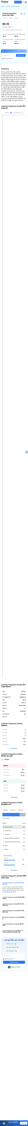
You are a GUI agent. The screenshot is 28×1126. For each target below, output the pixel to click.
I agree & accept (8, 58)
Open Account (20, 55)
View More (14, 748)
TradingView (17, 112)
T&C (12, 58)
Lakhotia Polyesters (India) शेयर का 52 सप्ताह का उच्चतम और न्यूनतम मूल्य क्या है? (12, 931)
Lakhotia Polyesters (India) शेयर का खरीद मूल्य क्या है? (13, 883)
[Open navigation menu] (25, 2)
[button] (21, 13)
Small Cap (16, 18)
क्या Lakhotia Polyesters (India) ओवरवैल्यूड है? (13, 918)
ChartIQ (7, 112)
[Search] (23, 2)
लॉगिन (13, 890)
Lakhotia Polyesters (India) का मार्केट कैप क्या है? (13, 924)
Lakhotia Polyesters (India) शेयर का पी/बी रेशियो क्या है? (13, 911)
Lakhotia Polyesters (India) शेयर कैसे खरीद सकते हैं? (13, 898)
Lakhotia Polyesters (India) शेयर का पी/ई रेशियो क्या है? (13, 904)
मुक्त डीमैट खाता (7, 892)
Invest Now (23, 1123)
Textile (10, 18)
